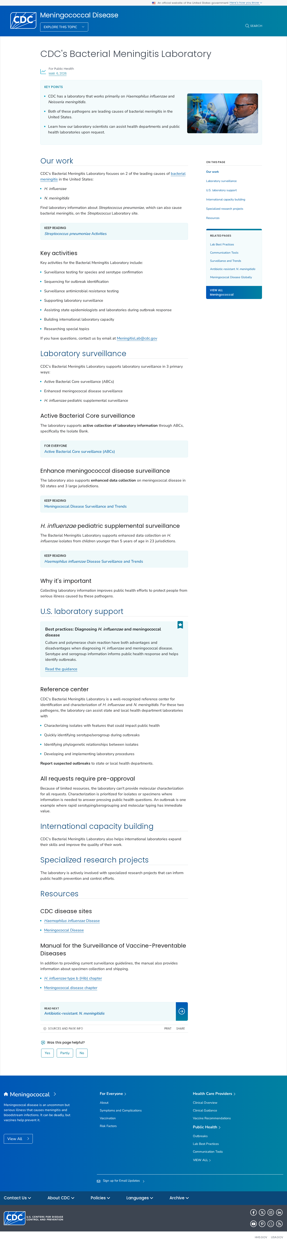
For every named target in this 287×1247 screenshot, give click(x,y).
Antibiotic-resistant (232, 269)
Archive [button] (178, 1198)
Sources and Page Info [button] (65, 1029)
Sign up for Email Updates (121, 1181)
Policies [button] (99, 1198)
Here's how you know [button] (245, 3)
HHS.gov (261, 1237)
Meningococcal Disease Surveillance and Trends (85, 506)
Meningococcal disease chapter (70, 987)
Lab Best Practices (222, 245)
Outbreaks (200, 1136)
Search (256, 26)
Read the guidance (61, 669)
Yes (47, 1053)
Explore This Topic (61, 27)
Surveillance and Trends (225, 261)
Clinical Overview (205, 1103)
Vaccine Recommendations (212, 1118)
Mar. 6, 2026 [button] (58, 73)
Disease (72, 920)
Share (180, 1029)
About (104, 1103)
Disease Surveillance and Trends (93, 561)
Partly (65, 1053)
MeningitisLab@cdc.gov (137, 338)
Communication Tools (224, 253)
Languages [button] (138, 1198)
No (82, 1053)
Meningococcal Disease (79, 15)
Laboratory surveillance (221, 181)
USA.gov (277, 1237)
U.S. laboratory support (221, 190)
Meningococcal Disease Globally (231, 277)
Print (167, 1029)
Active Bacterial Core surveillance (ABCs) (79, 451)
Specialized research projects (224, 209)
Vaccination (108, 1118)
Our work (212, 172)
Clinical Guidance (205, 1110)
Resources (213, 218)
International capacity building (225, 199)
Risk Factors (108, 1126)
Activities (75, 233)
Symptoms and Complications (121, 1110)
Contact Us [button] (16, 1198)
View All (15, 1138)
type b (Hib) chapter (73, 978)
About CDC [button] (59, 1198)
